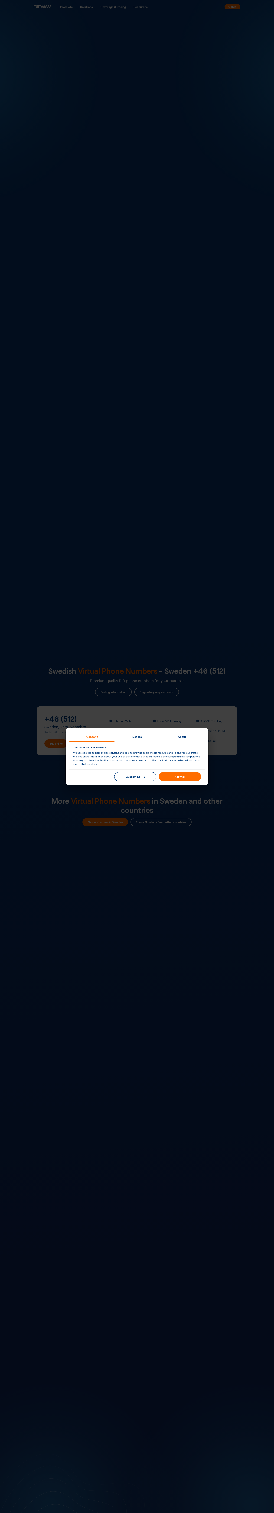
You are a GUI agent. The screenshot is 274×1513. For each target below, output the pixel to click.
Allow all (180, 777)
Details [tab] (137, 736)
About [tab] (182, 736)
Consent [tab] (92, 736)
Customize (133, 777)
